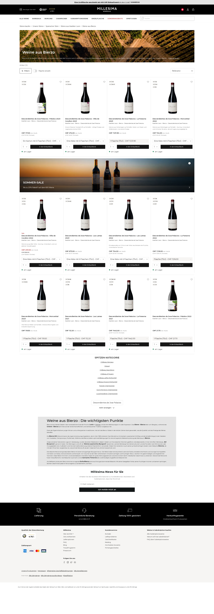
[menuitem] (24, 18)
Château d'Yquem (107, 374)
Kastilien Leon (26, 121)
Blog (65, 545)
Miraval (107, 366)
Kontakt (108, 534)
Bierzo (34, 121)
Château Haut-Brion (107, 370)
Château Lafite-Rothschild (107, 378)
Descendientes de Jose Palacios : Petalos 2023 (41, 119)
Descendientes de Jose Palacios (46, 121)
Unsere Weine (38, 26)
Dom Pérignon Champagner (107, 390)
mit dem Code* (102, 2)
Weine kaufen (25, 26)
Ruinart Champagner (107, 386)
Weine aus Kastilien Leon (70, 26)
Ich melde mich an (107, 490)
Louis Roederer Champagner (107, 394)
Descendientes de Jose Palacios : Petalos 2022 (172, 316)
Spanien (98, 424)
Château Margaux (107, 362)
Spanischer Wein (52, 26)
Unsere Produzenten (29, 571)
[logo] (107, 9)
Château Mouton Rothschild (107, 382)
